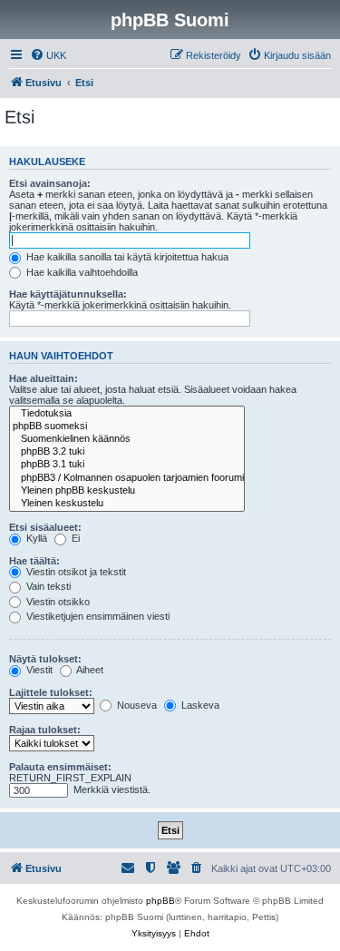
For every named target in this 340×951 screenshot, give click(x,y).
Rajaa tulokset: (45, 729)
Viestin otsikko (57, 601)
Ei (74, 538)
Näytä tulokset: (45, 658)
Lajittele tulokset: (50, 692)
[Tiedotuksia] (127, 413)
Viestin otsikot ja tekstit (75, 571)
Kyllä (35, 538)
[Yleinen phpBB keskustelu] (127, 491)
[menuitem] (48, 55)
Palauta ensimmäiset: (60, 766)
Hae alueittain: (43, 378)
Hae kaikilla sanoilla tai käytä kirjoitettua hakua (126, 256)
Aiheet (88, 669)
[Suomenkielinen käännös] (127, 439)
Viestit (38, 669)
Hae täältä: (34, 560)
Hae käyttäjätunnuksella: (68, 294)
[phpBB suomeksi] (127, 426)
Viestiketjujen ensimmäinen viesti (97, 616)
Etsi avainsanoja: (50, 183)
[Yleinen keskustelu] (127, 503)
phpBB (160, 901)
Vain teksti (47, 586)
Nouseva (135, 705)
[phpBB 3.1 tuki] (127, 464)
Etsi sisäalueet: (45, 527)
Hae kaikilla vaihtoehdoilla (81, 272)
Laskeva (199, 705)
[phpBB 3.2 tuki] (127, 452)
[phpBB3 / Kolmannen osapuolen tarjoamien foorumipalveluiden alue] (127, 478)
